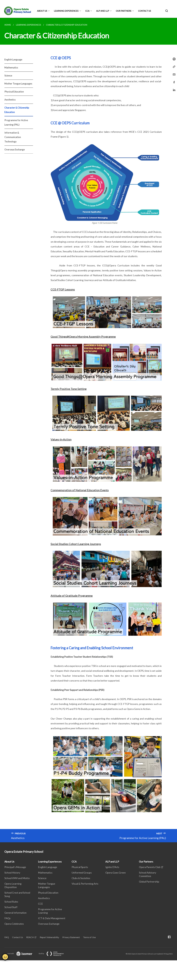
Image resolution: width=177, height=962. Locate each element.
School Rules (11, 901)
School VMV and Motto (17, 878)
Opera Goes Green (115, 872)
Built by (41, 953)
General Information (15, 912)
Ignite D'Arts (112, 867)
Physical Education (14, 91)
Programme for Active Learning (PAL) (16, 122)
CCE (40, 903)
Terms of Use (89, 937)
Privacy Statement (71, 937)
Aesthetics (10, 99)
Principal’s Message (15, 867)
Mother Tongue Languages (18, 83)
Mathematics (11, 67)
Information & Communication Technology (12, 137)
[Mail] (173, 72)
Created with (9, 953)
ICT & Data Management (51, 918)
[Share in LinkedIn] (173, 88)
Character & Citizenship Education (16, 109)
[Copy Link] (173, 66)
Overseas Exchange (14, 149)
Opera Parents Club (149, 867)
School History (12, 872)
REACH (30, 937)
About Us (42, 11)
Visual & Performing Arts (85, 883)
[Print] (173, 59)
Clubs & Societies (81, 878)
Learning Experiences (66, 11)
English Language (13, 59)
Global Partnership (149, 881)
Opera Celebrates (14, 923)
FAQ (6, 937)
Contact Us (144, 11)
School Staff (10, 907)
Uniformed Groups (82, 872)
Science (8, 75)
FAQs (7, 918)
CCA (87, 11)
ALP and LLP (102, 11)
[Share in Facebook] (173, 80)
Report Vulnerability (49, 937)
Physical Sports (80, 867)
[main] (88, 430)
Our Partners (123, 11)
